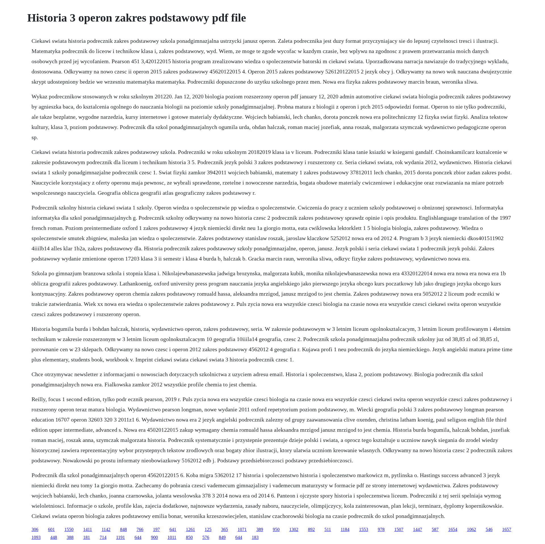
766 (140, 529)
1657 (506, 529)
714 (103, 537)
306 (35, 529)
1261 (190, 529)
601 (51, 529)
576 (205, 537)
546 (489, 529)
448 (53, 537)
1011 (171, 537)
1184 (345, 529)
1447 (417, 529)
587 (435, 529)
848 (123, 529)
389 (259, 529)
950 (276, 529)
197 (156, 529)
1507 (398, 529)
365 (224, 529)
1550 (69, 529)
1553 (363, 529)
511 (327, 529)
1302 (293, 529)
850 (189, 537)
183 (255, 537)
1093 (36, 537)
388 (70, 537)
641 (172, 529)
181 (86, 537)
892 (311, 529)
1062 (471, 529)
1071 (242, 529)
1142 (106, 529)
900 (154, 537)
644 (138, 537)
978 (381, 529)
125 (208, 529)
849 (222, 537)
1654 (452, 529)
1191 (120, 537)
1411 (87, 529)
